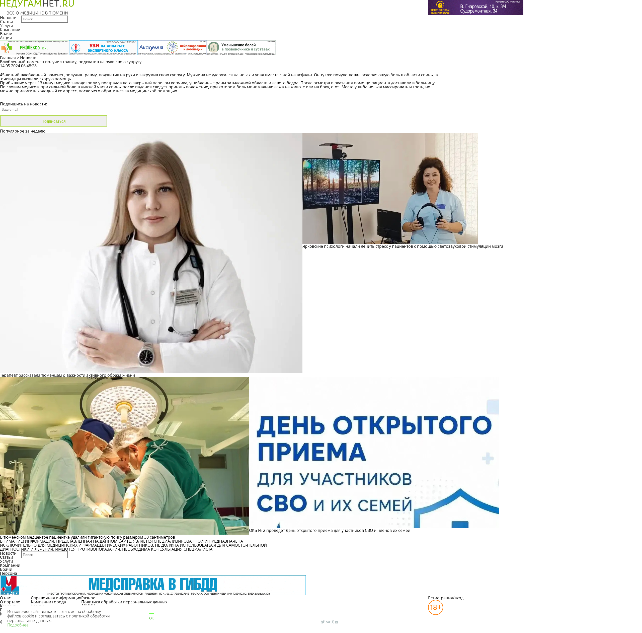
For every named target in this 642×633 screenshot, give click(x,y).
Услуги (6, 25)
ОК (151, 618)
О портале (10, 602)
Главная (8, 57)
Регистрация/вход (445, 598)
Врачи (6, 33)
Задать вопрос (501, 68)
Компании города (48, 602)
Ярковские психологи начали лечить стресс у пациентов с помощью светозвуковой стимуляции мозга (402, 246)
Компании (10, 29)
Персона (8, 573)
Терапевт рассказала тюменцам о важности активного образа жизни (67, 375)
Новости (8, 17)
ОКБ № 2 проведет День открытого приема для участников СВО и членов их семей (329, 530)
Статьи (6, 21)
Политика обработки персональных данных (124, 602)
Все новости (17, 97)
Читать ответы (539, 68)
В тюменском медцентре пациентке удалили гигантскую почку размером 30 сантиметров (87, 537)
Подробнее (18, 625)
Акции (6, 37)
